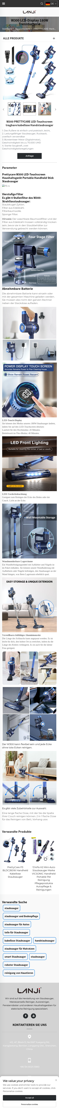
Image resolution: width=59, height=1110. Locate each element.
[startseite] (29, 11)
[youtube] (33, 1015)
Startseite (7, 28)
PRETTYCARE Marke (45, 28)
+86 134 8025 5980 (29, 1066)
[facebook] (25, 1015)
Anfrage (30, 156)
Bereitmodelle (23, 28)
